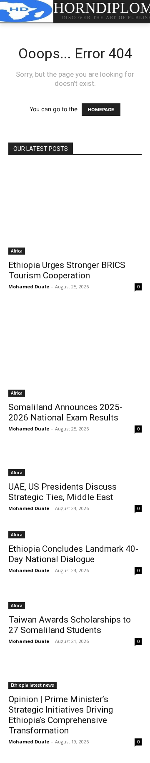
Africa (16, 251)
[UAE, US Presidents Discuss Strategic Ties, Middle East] (75, 463)
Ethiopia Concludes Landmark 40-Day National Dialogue (73, 554)
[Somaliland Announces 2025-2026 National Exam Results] (75, 352)
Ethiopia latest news (32, 685)
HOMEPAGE (101, 110)
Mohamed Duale (28, 286)
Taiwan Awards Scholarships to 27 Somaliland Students (69, 625)
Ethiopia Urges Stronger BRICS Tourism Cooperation (66, 270)
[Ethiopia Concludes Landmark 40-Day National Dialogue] (75, 534)
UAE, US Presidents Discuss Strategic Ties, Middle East (62, 492)
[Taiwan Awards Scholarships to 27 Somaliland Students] (75, 600)
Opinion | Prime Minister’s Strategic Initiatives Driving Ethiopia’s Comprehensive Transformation (60, 714)
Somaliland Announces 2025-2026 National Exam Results (65, 412)
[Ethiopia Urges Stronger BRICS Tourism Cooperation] (75, 210)
